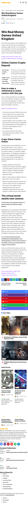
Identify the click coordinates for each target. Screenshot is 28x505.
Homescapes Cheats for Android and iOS (16, 452)
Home (2, 10)
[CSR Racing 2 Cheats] (2, 467)
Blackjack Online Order (8, 273)
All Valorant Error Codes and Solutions (20, 392)
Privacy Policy (6, 476)
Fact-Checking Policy (7, 484)
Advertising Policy (7, 486)
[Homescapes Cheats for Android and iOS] (2, 451)
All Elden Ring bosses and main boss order (15, 362)
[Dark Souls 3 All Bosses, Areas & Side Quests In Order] (14, 325)
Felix (4, 394)
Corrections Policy (7, 480)
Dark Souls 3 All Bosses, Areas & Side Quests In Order (15, 337)
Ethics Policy (6, 482)
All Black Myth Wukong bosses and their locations (7, 421)
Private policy (6, 500)
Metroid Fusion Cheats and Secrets (15, 460)
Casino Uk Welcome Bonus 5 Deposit (12, 58)
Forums (4, 502)
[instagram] (4, 444)
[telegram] (18, 444)
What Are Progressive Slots (9, 108)
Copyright (5, 478)
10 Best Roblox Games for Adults (20, 420)
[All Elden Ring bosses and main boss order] (14, 350)
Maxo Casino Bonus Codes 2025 (10, 271)
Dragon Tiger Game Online (9, 275)
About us (5, 474)
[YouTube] (11, 444)
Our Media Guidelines (7, 488)
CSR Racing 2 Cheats (11, 468)
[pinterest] (8, 444)
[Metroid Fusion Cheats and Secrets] (2, 459)
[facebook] (1, 444)
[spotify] (15, 444)
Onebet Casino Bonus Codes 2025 (11, 56)
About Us (5, 498)
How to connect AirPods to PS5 (6, 391)
